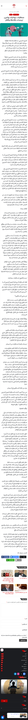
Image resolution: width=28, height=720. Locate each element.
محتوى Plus (24, 666)
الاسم (25, 618)
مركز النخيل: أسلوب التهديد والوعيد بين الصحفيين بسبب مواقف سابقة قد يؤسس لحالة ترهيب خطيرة (8, 580)
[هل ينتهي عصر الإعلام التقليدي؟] (21, 587)
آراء (25, 662)
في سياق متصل (11, 11)
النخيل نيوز (24, 656)
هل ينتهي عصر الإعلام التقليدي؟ (21, 592)
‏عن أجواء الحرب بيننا (23, 578)
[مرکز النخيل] (14, 6)
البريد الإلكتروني (24, 624)
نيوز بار (11, 14)
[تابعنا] (2, 650)
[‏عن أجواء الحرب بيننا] (21, 573)
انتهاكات (24, 664)
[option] (14, 686)
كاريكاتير (25, 668)
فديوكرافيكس (23, 670)
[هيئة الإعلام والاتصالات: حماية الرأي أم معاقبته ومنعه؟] (7, 587)
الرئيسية (16, 11)
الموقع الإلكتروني (24, 629)
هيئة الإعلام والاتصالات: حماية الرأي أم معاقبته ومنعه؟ (8, 593)
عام (25, 654)
